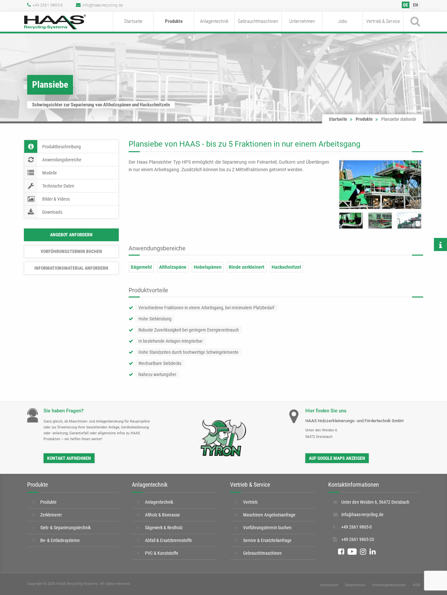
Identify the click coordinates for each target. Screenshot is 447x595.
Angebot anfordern (71, 234)
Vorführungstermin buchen (71, 251)
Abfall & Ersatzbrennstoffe (168, 540)
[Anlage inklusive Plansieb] (409, 220)
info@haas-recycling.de (102, 5)
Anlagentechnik (214, 21)
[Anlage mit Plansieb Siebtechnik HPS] (380, 220)
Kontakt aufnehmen (69, 458)
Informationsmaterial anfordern (71, 268)
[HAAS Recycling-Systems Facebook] (341, 552)
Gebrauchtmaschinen (258, 21)
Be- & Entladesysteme (60, 540)
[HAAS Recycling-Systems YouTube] (352, 552)
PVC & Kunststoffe (161, 553)
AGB (416, 585)
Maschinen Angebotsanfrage (269, 514)
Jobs (342, 21)
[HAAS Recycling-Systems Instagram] (363, 552)
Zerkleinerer (51, 514)
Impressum (329, 585)
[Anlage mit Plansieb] (380, 184)
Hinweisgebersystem (389, 585)
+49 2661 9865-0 (47, 5)
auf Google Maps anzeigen (337, 458)
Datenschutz (355, 585)
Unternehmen (302, 21)
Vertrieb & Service (383, 21)
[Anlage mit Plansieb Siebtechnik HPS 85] (351, 220)
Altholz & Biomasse (162, 514)
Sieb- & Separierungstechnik (65, 527)
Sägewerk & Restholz (164, 527)
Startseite (133, 21)
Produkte (174, 21)
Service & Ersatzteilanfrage (267, 540)
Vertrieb (250, 502)
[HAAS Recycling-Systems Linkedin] (372, 552)
